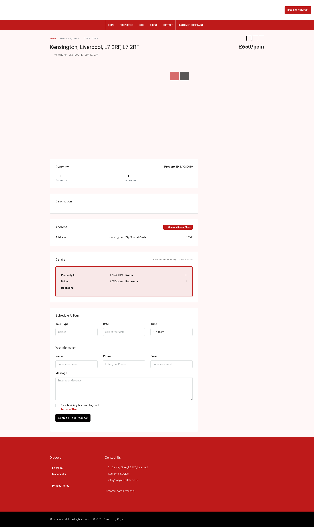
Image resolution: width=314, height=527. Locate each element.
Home (111, 25)
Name (59, 356)
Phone (107, 356)
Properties (126, 25)
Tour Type (62, 324)
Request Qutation (297, 10)
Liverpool (57, 467)
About (153, 25)
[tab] (174, 76)
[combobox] (76, 332)
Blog (141, 25)
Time (153, 324)
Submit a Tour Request (73, 418)
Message (61, 373)
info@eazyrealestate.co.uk (123, 480)
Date (106, 324)
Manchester (59, 474)
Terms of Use (69, 409)
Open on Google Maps (179, 227)
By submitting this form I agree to (80, 407)
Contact (168, 25)
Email (153, 356)
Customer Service (118, 473)
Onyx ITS (122, 519)
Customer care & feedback (120, 491)
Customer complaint (190, 25)
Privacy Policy (60, 485)
